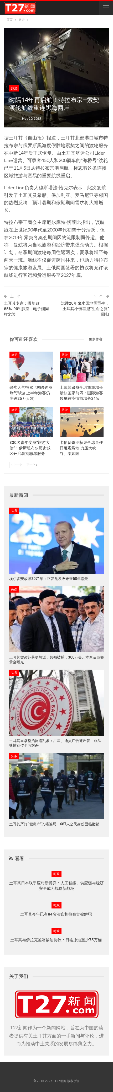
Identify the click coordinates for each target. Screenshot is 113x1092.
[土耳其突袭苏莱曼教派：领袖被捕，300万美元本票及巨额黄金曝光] (56, 619)
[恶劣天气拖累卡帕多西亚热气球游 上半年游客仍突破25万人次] (31, 367)
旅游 (14, 88)
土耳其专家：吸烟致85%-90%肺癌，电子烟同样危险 (26, 309)
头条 (14, 511)
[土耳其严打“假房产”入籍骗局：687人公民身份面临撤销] (56, 786)
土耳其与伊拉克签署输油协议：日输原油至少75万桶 (56, 940)
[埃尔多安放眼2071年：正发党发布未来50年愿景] (56, 541)
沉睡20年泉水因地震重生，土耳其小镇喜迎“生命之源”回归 (85, 309)
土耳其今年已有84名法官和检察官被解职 (56, 914)
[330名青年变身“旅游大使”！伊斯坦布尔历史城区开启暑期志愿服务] (31, 422)
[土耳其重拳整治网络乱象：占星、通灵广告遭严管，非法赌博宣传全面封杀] (56, 703)
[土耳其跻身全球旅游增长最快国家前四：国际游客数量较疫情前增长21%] (82, 367)
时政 (56, 874)
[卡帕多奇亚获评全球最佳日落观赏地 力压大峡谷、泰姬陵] (82, 422)
